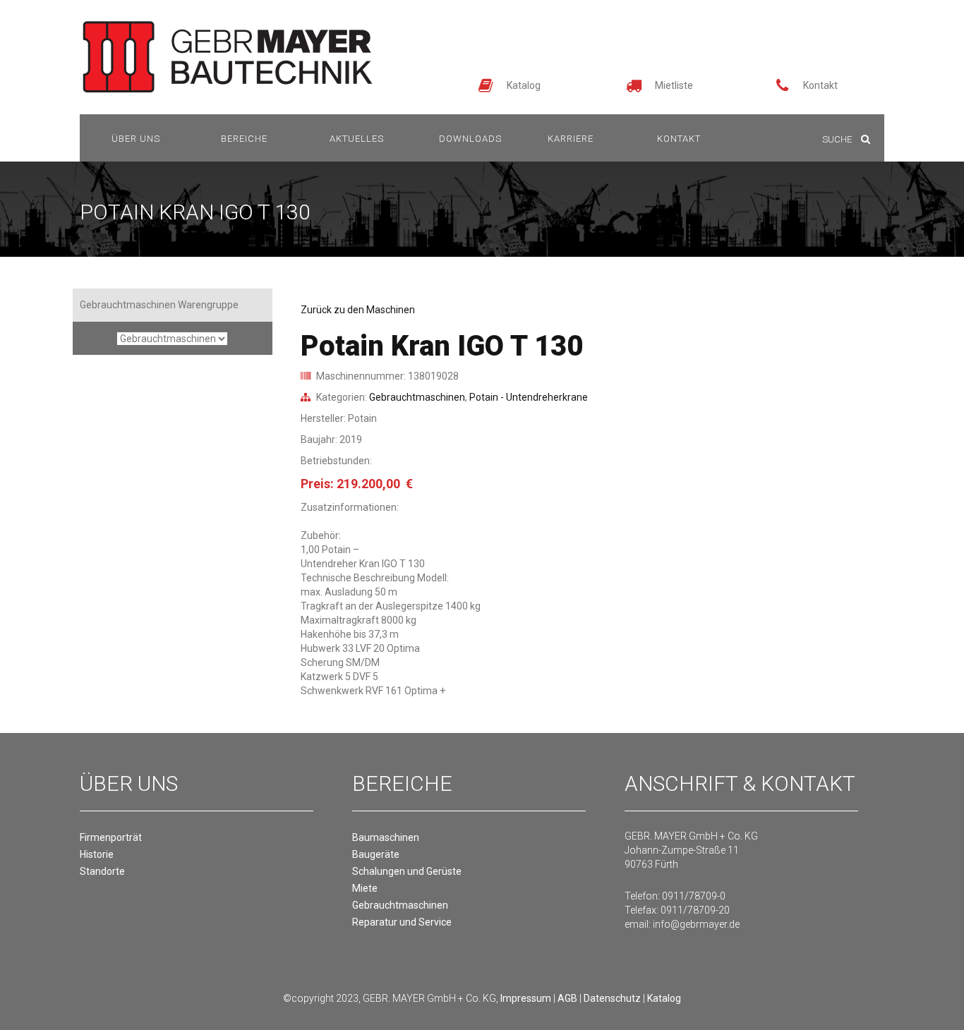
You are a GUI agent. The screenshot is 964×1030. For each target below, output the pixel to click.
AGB (567, 998)
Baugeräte (375, 854)
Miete (365, 888)
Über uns (136, 138)
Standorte (102, 871)
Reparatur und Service (402, 922)
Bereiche (244, 138)
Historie (97, 854)
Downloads (470, 138)
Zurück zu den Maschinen (358, 309)
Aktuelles (357, 138)
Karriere (571, 138)
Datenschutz (612, 998)
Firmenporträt (111, 837)
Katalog (524, 85)
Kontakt (820, 85)
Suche (838, 139)
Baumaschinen (385, 837)
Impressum (525, 998)
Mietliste (674, 85)
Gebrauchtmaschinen (417, 397)
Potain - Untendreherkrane (528, 397)
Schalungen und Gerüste (407, 871)
